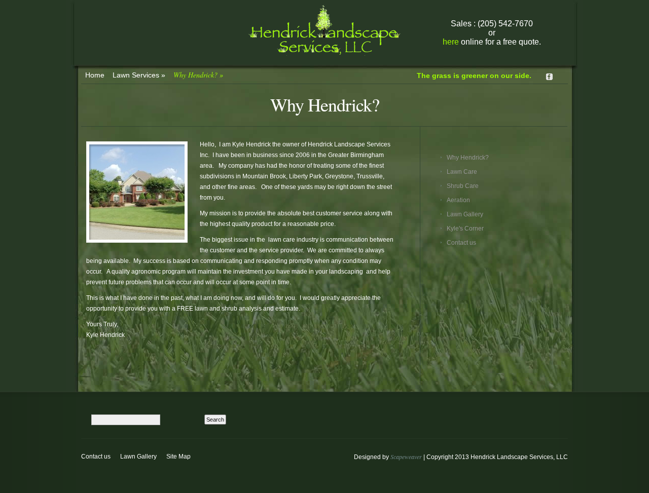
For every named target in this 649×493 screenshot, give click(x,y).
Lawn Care (462, 171)
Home (94, 75)
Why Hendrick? (198, 75)
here (451, 41)
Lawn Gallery (465, 214)
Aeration (458, 200)
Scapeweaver (406, 456)
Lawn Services (139, 75)
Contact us (461, 242)
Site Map (178, 456)
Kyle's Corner (465, 228)
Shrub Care (463, 185)
